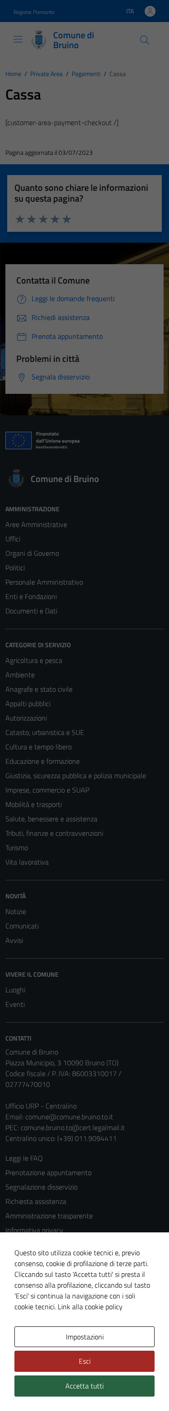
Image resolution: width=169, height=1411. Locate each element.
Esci (85, 1361)
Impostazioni (85, 1336)
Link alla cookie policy (90, 1306)
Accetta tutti (84, 1385)
